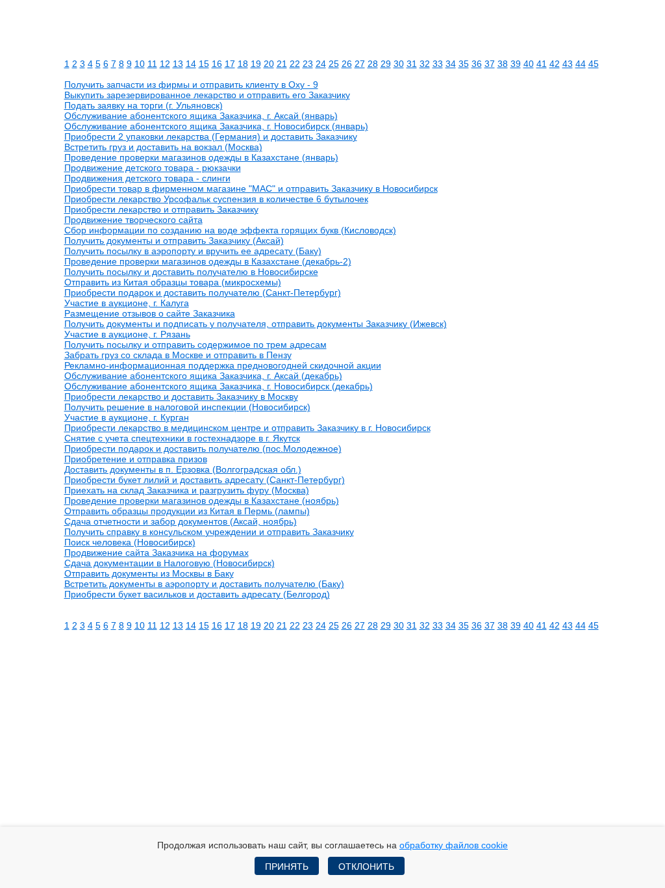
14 (191, 64)
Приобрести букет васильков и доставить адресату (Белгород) (197, 594)
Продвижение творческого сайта (133, 220)
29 (386, 64)
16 (217, 64)
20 (269, 64)
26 (347, 64)
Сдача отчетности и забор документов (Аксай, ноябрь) (180, 521)
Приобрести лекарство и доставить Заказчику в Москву (181, 396)
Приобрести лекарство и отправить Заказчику (161, 209)
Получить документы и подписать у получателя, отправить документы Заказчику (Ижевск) (255, 324)
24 (321, 64)
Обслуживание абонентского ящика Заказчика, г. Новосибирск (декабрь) (218, 386)
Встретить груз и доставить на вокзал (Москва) (163, 147)
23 (308, 64)
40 (528, 64)
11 (152, 64)
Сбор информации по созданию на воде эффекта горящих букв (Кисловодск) (230, 230)
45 (593, 64)
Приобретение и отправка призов (135, 459)
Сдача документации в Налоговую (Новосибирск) (169, 563)
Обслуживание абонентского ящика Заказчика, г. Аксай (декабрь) (203, 376)
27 (360, 64)
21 (282, 64)
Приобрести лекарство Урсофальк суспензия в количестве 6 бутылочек (216, 199)
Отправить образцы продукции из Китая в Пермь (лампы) (187, 511)
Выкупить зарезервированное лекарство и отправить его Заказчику (207, 95)
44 (580, 64)
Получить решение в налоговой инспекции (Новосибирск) (187, 407)
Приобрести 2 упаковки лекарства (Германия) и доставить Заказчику (210, 136)
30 (399, 64)
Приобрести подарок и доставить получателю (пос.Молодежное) (203, 448)
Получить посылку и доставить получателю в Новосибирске (191, 272)
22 (295, 64)
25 (334, 64)
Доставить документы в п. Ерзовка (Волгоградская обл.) (182, 469)
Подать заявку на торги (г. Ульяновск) (143, 105)
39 (515, 64)
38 (502, 64)
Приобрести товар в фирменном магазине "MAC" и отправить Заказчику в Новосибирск (251, 188)
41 (541, 64)
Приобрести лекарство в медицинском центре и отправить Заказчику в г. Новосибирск (247, 428)
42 (554, 64)
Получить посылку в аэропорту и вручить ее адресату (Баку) (192, 251)
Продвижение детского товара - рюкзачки (152, 168)
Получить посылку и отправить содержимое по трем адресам (195, 344)
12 (165, 64)
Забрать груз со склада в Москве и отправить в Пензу (178, 355)
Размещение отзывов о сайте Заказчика (149, 313)
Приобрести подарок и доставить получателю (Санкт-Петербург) (202, 292)
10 (139, 64)
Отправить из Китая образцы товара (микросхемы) (172, 282)
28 (373, 64)
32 (425, 64)
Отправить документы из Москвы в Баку (149, 573)
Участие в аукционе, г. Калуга (126, 303)
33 (438, 64)
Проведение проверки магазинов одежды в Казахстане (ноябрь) (201, 500)
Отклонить (366, 866)
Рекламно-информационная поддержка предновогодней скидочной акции (222, 365)
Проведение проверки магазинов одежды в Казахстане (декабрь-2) (207, 261)
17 (230, 64)
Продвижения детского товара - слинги (147, 178)
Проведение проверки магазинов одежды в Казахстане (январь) (201, 157)
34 (450, 64)
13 (178, 64)
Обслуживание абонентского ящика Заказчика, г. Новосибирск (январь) (216, 126)
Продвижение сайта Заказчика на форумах (156, 552)
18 (243, 64)
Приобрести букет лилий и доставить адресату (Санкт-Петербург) (204, 480)
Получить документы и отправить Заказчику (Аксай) (174, 240)
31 (412, 64)
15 (204, 64)
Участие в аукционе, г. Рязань (127, 334)
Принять (286, 866)
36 (476, 64)
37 (489, 64)
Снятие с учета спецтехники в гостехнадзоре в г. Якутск (182, 438)
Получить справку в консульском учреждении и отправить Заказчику (209, 532)
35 (463, 64)
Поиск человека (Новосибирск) (129, 542)
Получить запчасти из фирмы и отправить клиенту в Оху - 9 (191, 84)
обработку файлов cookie (453, 845)
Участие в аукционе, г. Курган (126, 417)
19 (256, 64)
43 (567, 64)
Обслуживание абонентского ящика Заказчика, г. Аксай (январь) (201, 116)
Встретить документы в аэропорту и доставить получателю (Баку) (204, 584)
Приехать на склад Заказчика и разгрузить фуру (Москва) (186, 490)
